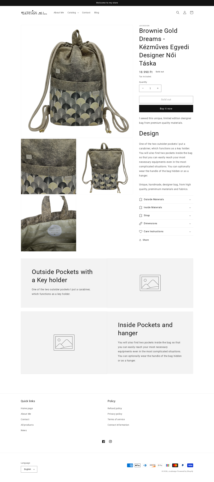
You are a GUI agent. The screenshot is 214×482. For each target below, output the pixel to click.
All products (27, 425)
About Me (26, 414)
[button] (73, 12)
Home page (27, 408)
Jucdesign (172, 471)
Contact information (118, 425)
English (27, 469)
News (24, 430)
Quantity (143, 82)
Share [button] (146, 240)
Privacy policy (115, 414)
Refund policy (115, 408)
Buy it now (166, 108)
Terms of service (116, 419)
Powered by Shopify (185, 471)
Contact (25, 419)
